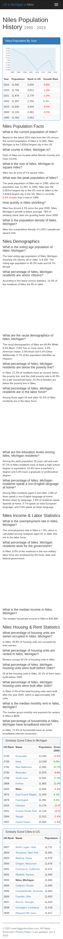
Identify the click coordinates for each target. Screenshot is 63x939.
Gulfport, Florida (25, 885)
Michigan (17, 4)
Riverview (21, 772)
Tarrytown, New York (27, 852)
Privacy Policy (23, 931)
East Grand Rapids (26, 794)
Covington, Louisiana (27, 907)
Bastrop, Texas (24, 858)
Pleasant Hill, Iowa (26, 913)
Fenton (19, 783)
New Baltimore (24, 767)
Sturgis (19, 816)
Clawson (20, 805)
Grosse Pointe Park (26, 811)
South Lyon (22, 778)
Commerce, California (28, 869)
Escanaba (21, 756)
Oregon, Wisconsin (26, 863)
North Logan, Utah (26, 847)
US (5, 4)
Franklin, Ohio (23, 896)
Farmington (22, 800)
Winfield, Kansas (25, 874)
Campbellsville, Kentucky (29, 891)
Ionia (18, 761)
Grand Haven (23, 822)
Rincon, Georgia (25, 902)
